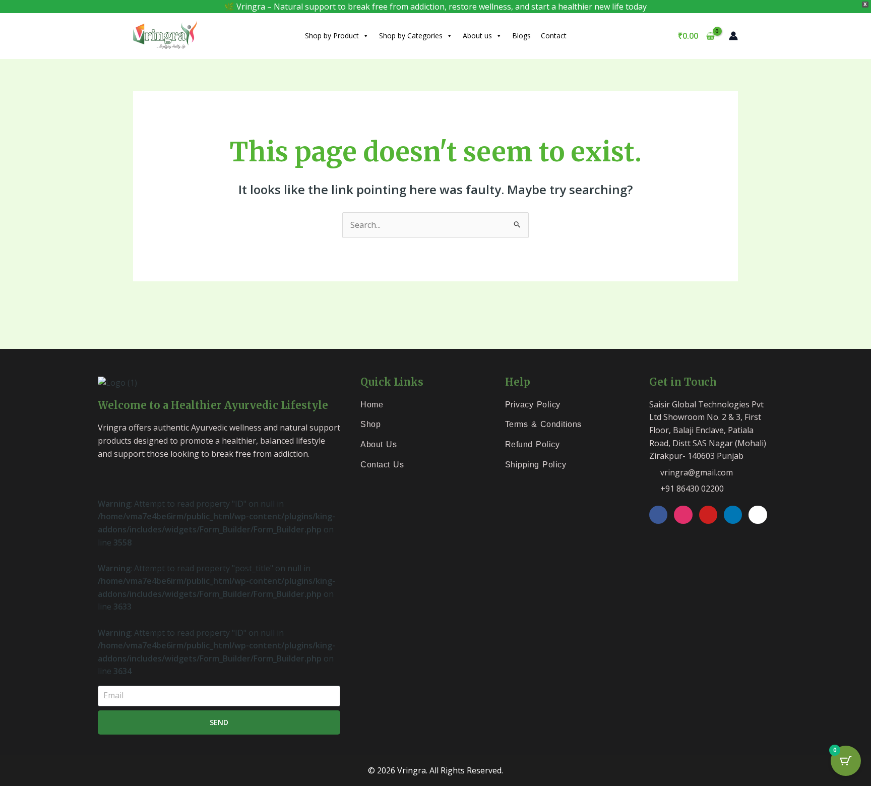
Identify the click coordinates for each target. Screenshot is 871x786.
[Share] (90, 322)
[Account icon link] (733, 35)
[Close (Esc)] (126, 322)
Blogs (521, 35)
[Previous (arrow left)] (17, 340)
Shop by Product (332, 35)
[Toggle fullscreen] (53, 322)
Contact (554, 35)
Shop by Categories (411, 35)
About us (477, 35)
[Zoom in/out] (17, 322)
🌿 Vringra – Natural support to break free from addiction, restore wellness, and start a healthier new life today (435, 6)
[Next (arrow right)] (53, 340)
